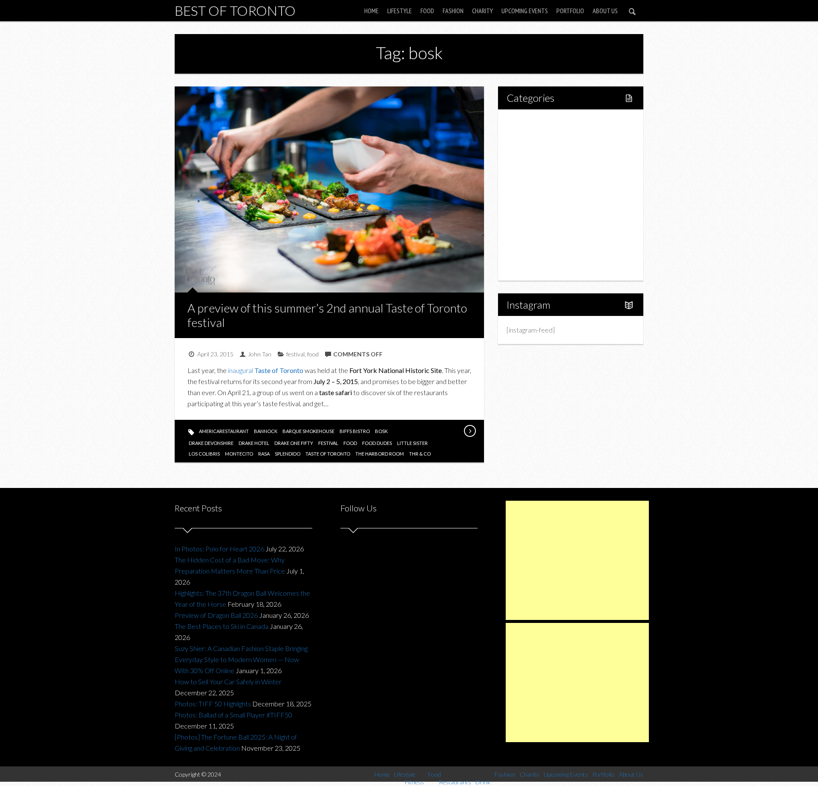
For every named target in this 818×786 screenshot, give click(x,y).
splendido (287, 453)
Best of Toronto (235, 10)
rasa (264, 453)
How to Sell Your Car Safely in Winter (228, 681)
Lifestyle (399, 10)
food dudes (377, 443)
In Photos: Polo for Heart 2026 (219, 549)
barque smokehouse (308, 431)
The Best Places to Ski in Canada (221, 626)
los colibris (204, 453)
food (313, 354)
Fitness (535, 151)
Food (427, 10)
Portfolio (570, 10)
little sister (412, 443)
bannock (265, 431)
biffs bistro (355, 431)
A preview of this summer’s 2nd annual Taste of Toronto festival (327, 315)
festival (295, 354)
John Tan (259, 354)
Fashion (453, 10)
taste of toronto (327, 453)
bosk (381, 431)
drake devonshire (211, 443)
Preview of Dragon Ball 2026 (216, 615)
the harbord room (379, 453)
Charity (482, 10)
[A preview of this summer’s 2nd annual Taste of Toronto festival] (469, 431)
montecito (239, 453)
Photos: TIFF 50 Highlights (213, 704)
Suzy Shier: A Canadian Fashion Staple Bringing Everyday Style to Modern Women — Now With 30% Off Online (241, 659)
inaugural (265, 370)
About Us (605, 10)
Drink (532, 195)
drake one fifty (293, 443)
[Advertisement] (577, 560)
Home (371, 10)
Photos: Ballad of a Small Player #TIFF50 (233, 715)
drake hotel (254, 443)
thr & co (420, 453)
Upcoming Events (524, 10)
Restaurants (542, 180)
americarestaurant (224, 431)
